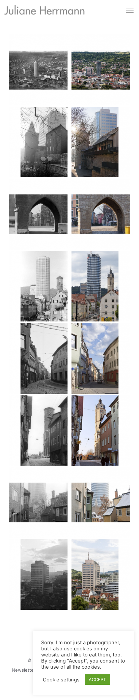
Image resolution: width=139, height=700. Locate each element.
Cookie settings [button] (61, 680)
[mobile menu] (130, 10)
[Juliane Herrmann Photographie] (44, 11)
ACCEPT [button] (97, 679)
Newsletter (23, 670)
